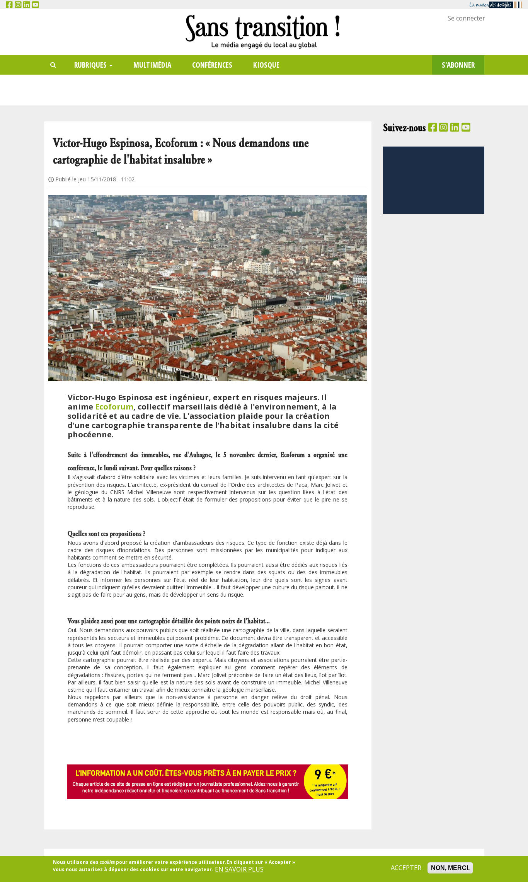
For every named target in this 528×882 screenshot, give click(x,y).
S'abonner (458, 65)
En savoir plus (239, 869)
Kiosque (266, 65)
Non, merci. (450, 868)
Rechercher (53, 65)
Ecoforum (114, 406)
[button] (207, 278)
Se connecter (466, 18)
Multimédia (152, 65)
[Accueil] (264, 31)
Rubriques (91, 65)
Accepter (406, 868)
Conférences (212, 65)
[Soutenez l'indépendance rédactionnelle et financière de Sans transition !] (207, 781)
